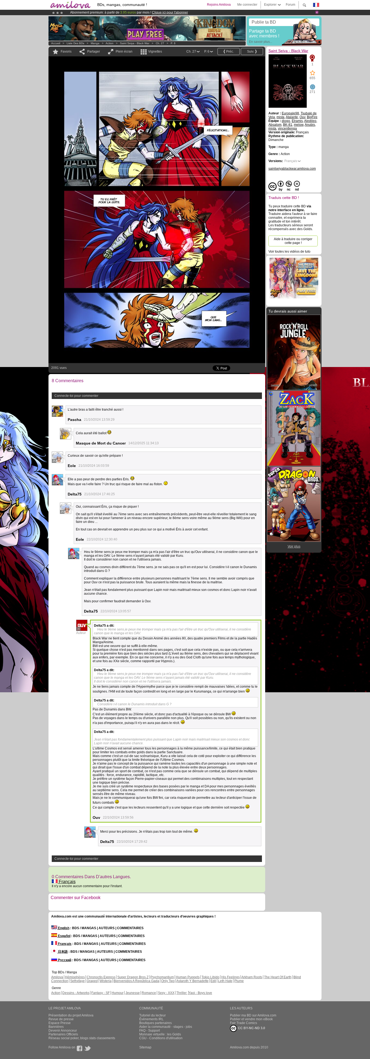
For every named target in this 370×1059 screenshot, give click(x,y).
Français (67, 881)
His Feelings (230, 977)
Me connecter (247, 5)
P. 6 (173, 43)
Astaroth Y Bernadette (192, 981)
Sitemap (145, 1047)
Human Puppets (188, 977)
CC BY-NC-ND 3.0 (251, 1028)
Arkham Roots (251, 977)
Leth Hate (225, 981)
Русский (64, 960)
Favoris (66, 51)
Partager (93, 51)
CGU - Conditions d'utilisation (161, 1038)
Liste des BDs (75, 43)
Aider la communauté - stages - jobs (165, 1027)
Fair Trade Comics (243, 1023)
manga (95, 43)
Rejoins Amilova (219, 5)
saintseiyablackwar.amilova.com (292, 168)
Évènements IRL (151, 1019)
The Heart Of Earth (277, 977)
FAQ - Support (149, 1030)
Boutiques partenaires (155, 1023)
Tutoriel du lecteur (152, 1015)
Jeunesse (132, 993)
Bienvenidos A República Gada (136, 981)
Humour (118, 993)
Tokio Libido (210, 977)
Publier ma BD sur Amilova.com (253, 1015)
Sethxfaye (77, 981)
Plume (239, 981)
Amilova (57, 977)
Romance (149, 993)
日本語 (62, 952)
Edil (213, 981)
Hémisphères (75, 977)
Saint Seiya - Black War (134, 43)
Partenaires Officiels (63, 1034)
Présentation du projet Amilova (70, 1015)
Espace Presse (59, 1023)
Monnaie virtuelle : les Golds (160, 1034)
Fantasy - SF (100, 993)
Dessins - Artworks (75, 993)
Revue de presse (61, 1019)
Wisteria (106, 981)
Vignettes (155, 51)
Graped (92, 981)
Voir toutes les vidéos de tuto (289, 251)
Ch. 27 (160, 43)
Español (63, 936)
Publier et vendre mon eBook (251, 1019)
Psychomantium (162, 977)
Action (109, 43)
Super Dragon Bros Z (132, 977)
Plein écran (124, 51)
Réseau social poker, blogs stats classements (81, 1038)
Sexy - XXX (166, 993)
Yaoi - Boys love (200, 993)
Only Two (168, 981)
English (63, 928)
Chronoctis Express (101, 977)
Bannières (56, 1027)
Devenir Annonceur (62, 1030)
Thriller (181, 993)
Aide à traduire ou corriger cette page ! (293, 241)
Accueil (55, 43)
